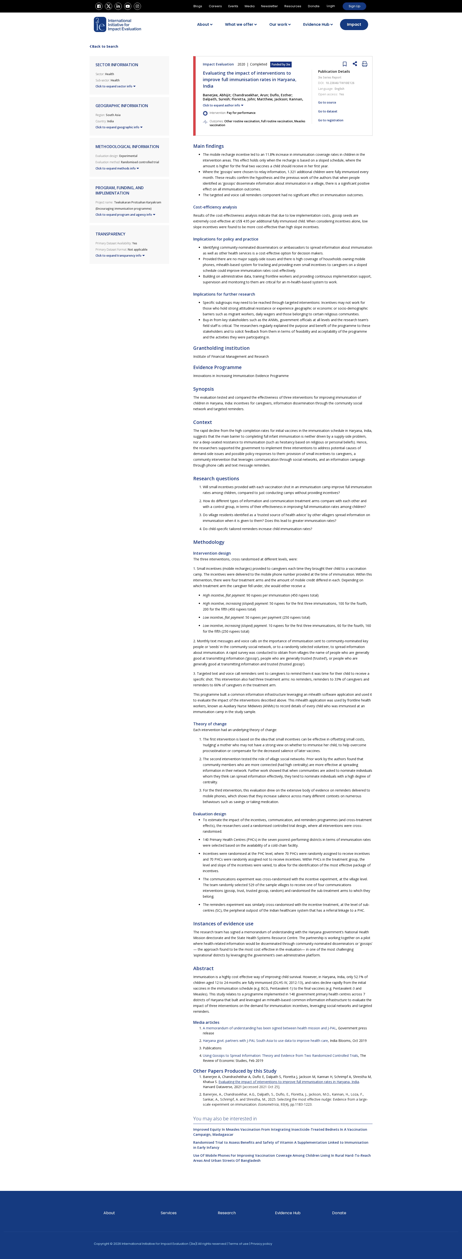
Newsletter (269, 6)
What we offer (239, 24)
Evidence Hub (316, 24)
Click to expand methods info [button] (116, 168)
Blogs (197, 6)
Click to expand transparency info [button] (118, 255)
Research (227, 1213)
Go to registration (330, 120)
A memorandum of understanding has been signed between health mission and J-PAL (269, 1028)
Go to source (327, 102)
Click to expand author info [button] (221, 105)
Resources (292, 6)
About (203, 24)
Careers (215, 6)
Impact (354, 24)
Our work (278, 24)
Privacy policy (261, 1244)
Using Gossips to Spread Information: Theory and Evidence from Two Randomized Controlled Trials (280, 1055)
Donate (314, 6)
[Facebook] (99, 6)
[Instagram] (137, 6)
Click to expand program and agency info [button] (124, 215)
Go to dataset (327, 111)
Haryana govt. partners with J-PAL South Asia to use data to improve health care (265, 1040)
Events (233, 6)
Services (169, 1213)
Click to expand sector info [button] (114, 86)
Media (250, 6)
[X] (108, 6)
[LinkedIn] (118, 6)
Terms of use (238, 1244)
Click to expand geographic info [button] (117, 127)
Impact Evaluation (246, 64)
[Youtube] (127, 6)
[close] (343, 63)
